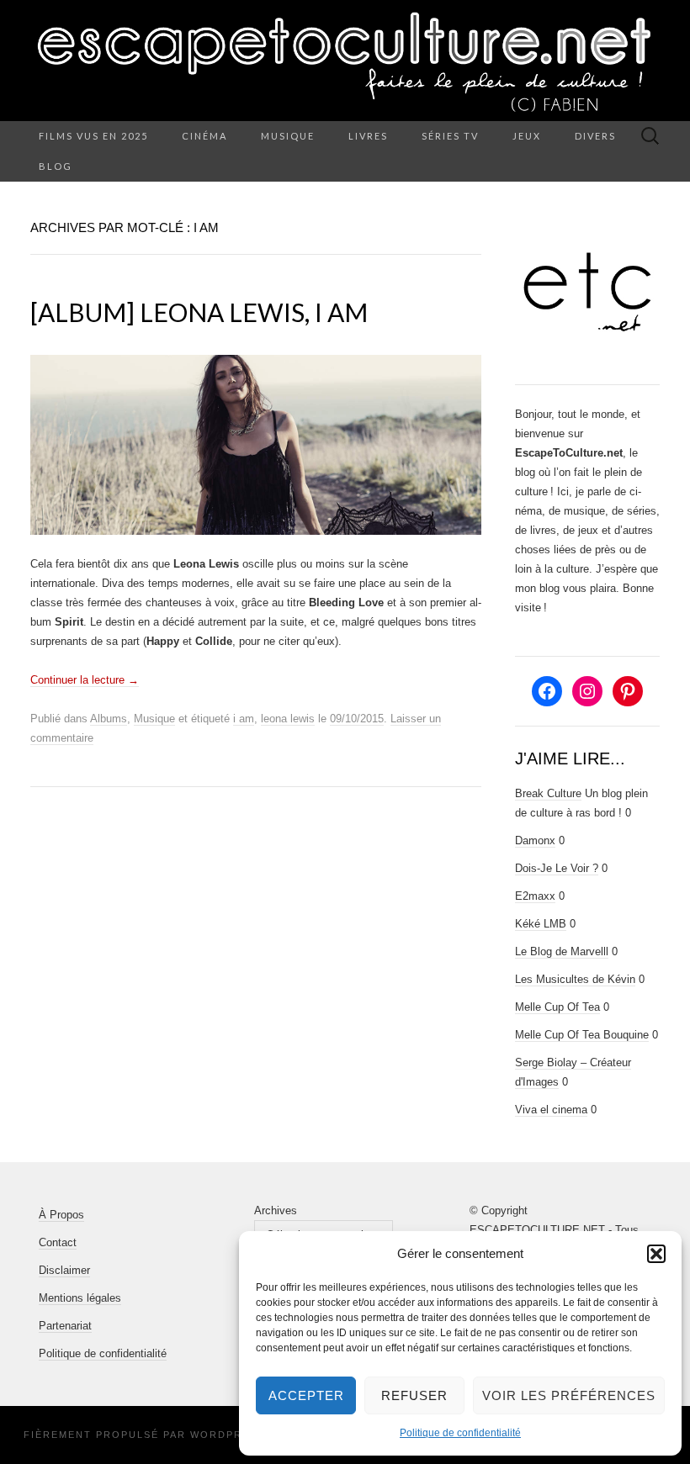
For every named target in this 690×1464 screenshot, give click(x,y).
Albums (108, 718)
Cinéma (204, 135)
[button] (656, 1253)
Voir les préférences (569, 1395)
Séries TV (450, 135)
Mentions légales (80, 1298)
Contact (58, 1242)
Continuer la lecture (84, 680)
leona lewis (288, 718)
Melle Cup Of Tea (557, 1007)
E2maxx (535, 896)
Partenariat (65, 1325)
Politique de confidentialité (460, 1433)
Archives (275, 1210)
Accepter (306, 1395)
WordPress (227, 1435)
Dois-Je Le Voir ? (556, 868)
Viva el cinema (551, 1109)
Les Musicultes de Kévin (575, 979)
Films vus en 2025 (93, 135)
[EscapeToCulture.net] (345, 60)
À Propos (61, 1214)
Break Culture (548, 793)
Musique (288, 135)
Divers (595, 135)
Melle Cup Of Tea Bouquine (582, 1034)
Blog (55, 166)
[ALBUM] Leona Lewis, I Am (199, 312)
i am (243, 718)
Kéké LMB (540, 923)
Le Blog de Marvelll (561, 951)
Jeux (526, 135)
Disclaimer (64, 1270)
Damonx (535, 840)
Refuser (414, 1395)
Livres (368, 135)
